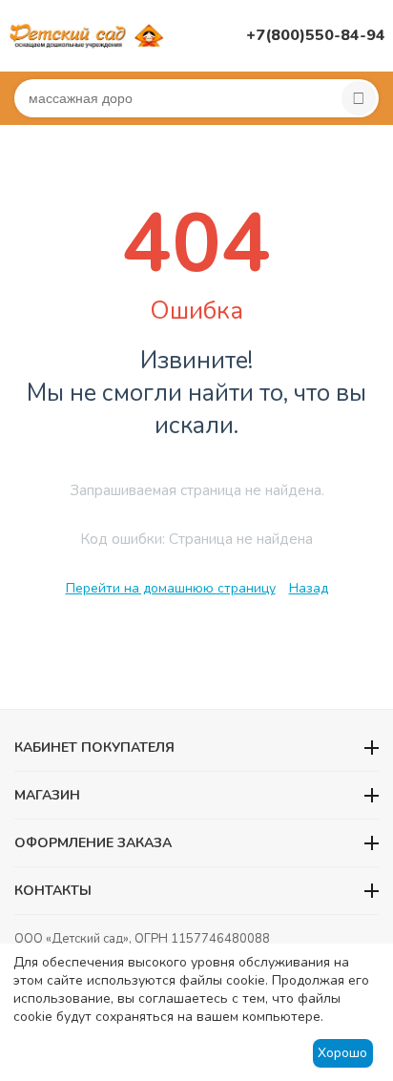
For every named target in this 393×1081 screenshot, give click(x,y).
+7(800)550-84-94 (315, 35)
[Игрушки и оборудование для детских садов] (89, 35)
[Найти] (358, 98)
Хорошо (342, 1053)
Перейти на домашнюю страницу (171, 588)
